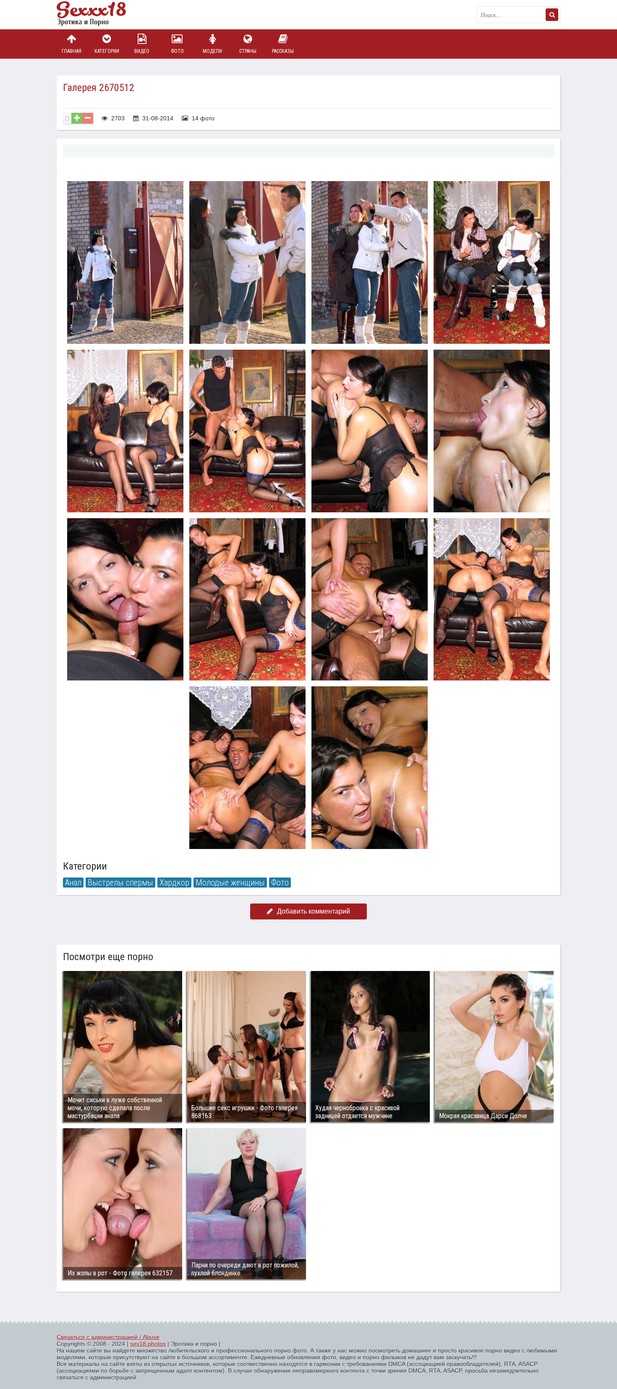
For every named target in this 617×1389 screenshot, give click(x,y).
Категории (106, 51)
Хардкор (174, 883)
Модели (212, 51)
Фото (177, 51)
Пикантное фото (99, 14)
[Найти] (552, 14)
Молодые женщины (230, 883)
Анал (73, 883)
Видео (141, 51)
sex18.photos (148, 1343)
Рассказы (283, 51)
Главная (71, 51)
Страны (247, 51)
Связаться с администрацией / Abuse (108, 1337)
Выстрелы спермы (120, 883)
